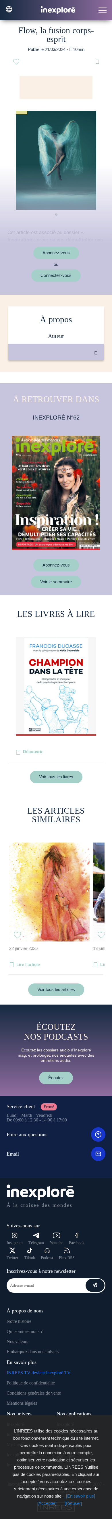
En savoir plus (62, 379)
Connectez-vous (56, 275)
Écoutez (56, 1077)
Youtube (56, 1243)
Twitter (12, 1258)
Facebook (76, 1243)
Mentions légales (22, 1403)
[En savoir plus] (80, 1496)
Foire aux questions (27, 1134)
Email (13, 1154)
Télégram (36, 1243)
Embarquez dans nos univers (33, 1351)
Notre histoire (19, 1321)
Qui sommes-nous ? (25, 1331)
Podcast (47, 1258)
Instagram (15, 1243)
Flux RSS (67, 1258)
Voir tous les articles (56, 989)
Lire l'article (28, 964)
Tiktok (29, 1258)
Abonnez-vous (56, 252)
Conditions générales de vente (34, 1393)
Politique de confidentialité (31, 1382)
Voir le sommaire (56, 581)
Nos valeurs (17, 1341)
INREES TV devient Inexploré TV (39, 1372)
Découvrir (33, 751)
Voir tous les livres (56, 776)
